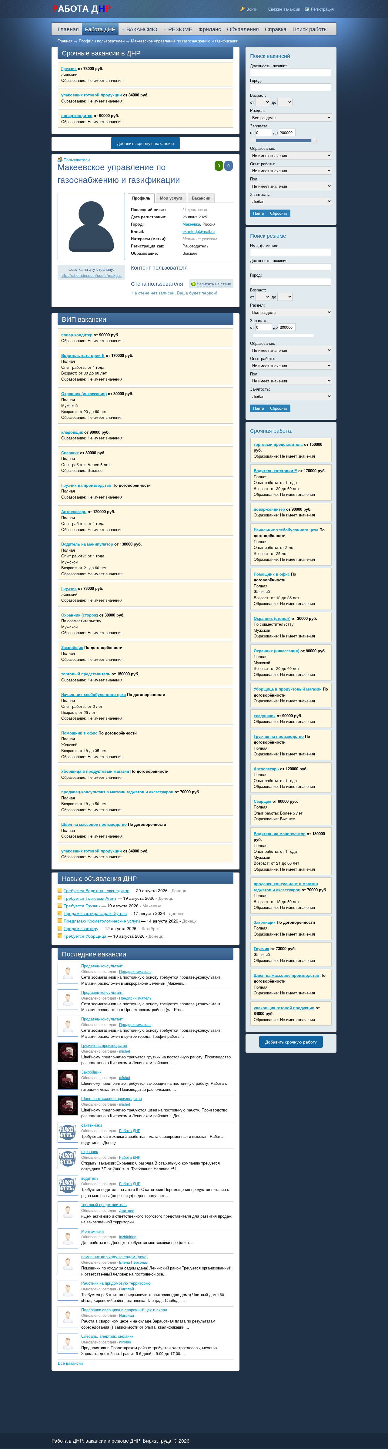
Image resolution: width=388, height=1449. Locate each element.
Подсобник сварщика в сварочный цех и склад (124, 1310)
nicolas (125, 1341)
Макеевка (191, 224)
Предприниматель (135, 971)
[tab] (141, 198)
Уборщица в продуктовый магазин (95, 771)
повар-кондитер (76, 115)
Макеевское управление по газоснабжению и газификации (184, 41)
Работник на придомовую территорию (116, 1283)
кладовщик (72, 432)
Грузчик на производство (86, 485)
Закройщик (72, 647)
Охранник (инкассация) (84, 393)
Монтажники (92, 1231)
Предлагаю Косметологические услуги (102, 921)
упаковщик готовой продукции (91, 95)
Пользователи (77, 160)
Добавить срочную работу (291, 1042)
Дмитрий (126, 1210)
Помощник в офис (79, 733)
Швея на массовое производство (94, 824)
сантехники (91, 1125)
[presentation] (141, 198)
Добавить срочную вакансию (145, 143)
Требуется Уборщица (85, 936)
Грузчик (69, 68)
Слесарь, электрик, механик (107, 1336)
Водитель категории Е (83, 355)
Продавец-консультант (102, 966)
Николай (126, 1288)
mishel (124, 1051)
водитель (90, 1178)
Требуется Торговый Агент (90, 898)
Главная (65, 41)
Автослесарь (73, 511)
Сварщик (70, 453)
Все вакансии (70, 1363)
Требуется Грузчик (82, 906)
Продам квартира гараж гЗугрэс (95, 913)
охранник (89, 1151)
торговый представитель (85, 674)
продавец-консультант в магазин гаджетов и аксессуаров (117, 792)
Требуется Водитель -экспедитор (96, 890)
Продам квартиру (81, 928)
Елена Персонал (133, 1262)
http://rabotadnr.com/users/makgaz (91, 275)
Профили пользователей (102, 41)
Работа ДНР (129, 1130)
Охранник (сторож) (79, 615)
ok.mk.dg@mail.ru (198, 231)
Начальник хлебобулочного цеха (93, 694)
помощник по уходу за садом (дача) (114, 1256)
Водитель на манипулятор (87, 544)
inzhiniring (127, 1236)
